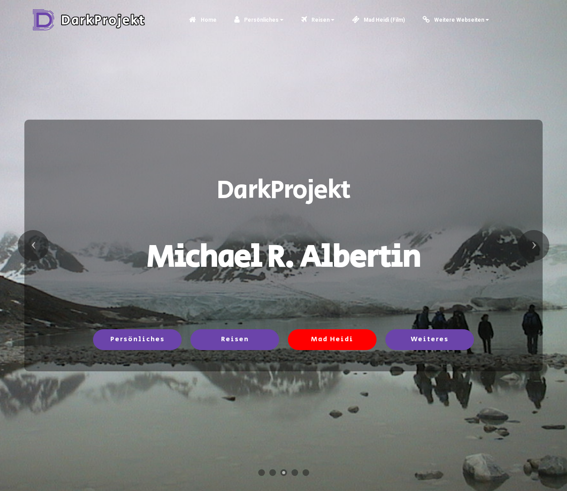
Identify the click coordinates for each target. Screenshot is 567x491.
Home (208, 20)
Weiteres (430, 339)
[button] (33, 245)
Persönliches (261, 20)
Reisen (320, 20)
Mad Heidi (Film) (383, 20)
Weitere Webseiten (458, 20)
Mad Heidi (332, 339)
